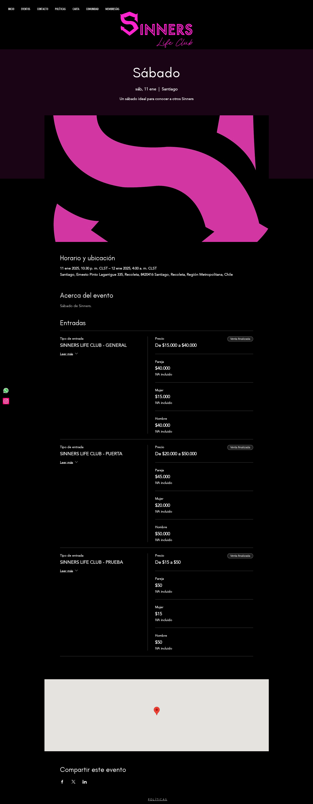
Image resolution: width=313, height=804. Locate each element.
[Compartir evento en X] (73, 782)
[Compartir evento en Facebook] (62, 782)
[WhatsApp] (6, 390)
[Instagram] (6, 401)
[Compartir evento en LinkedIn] (84, 782)
